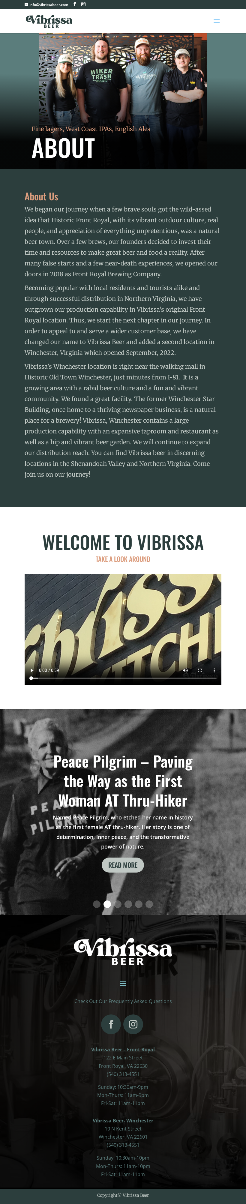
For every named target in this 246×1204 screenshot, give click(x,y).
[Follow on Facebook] (111, 1024)
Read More (122, 865)
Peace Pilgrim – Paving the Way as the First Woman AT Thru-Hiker (122, 780)
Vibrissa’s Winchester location (68, 366)
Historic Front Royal (80, 220)
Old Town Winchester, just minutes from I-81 (113, 377)
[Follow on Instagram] (133, 1024)
